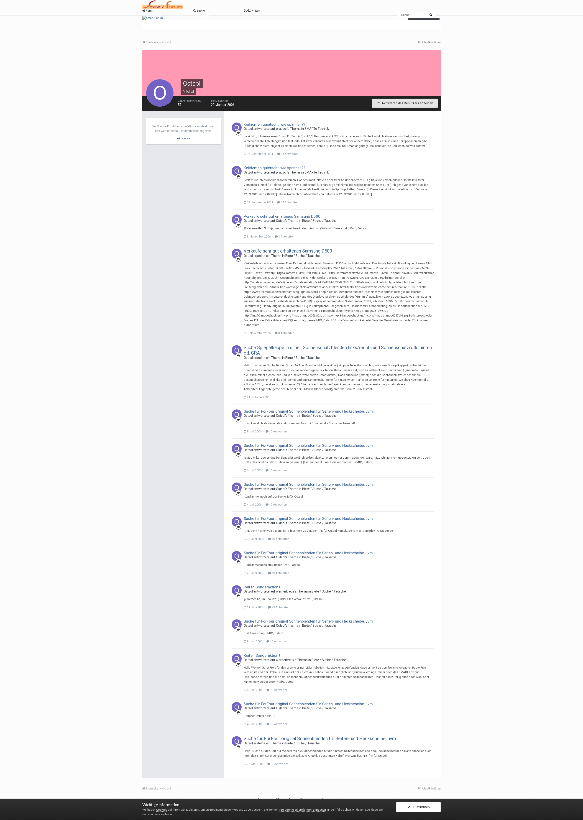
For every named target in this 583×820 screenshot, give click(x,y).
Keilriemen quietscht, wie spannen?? (274, 124)
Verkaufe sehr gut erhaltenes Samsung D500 (282, 216)
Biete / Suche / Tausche (319, 220)
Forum (156, 16)
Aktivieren (183, 138)
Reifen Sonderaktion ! (262, 587)
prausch (281, 128)
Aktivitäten (203, 16)
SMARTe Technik (316, 128)
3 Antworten (286, 236)
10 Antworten (277, 431)
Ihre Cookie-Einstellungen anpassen (302, 809)
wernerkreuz (285, 591)
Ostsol (248, 128)
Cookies (161, 809)
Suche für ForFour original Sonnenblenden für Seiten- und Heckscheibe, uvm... (310, 411)
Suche (177, 16)
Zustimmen (420, 807)
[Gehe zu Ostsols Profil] (237, 128)
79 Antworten (280, 607)
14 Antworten (289, 154)
